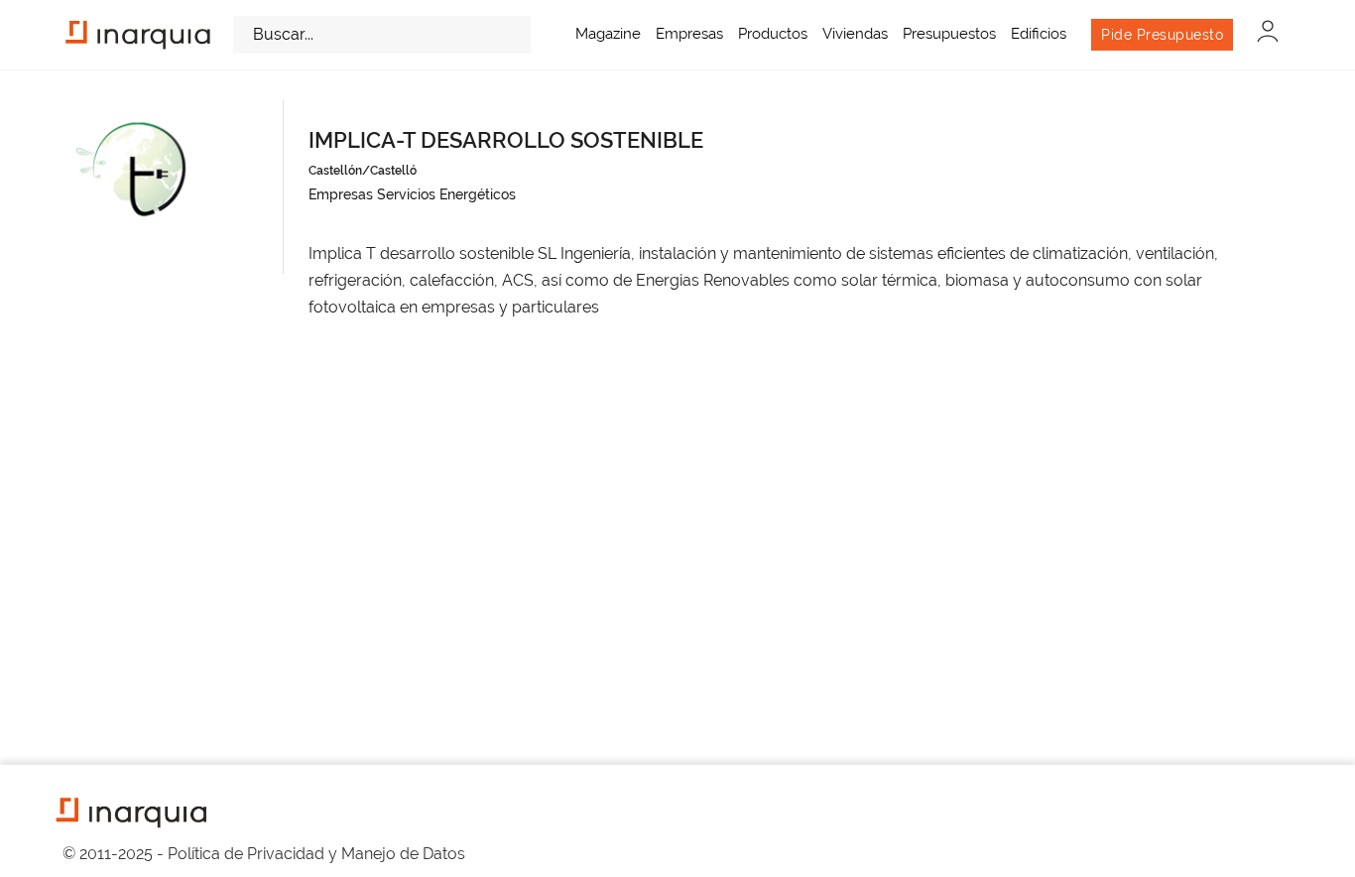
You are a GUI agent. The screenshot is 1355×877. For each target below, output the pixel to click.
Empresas (689, 34)
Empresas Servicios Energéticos (412, 194)
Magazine (608, 34)
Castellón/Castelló (362, 171)
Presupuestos (949, 34)
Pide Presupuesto (1162, 35)
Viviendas (855, 34)
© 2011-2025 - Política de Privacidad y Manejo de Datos (263, 853)
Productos (772, 34)
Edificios (1038, 34)
